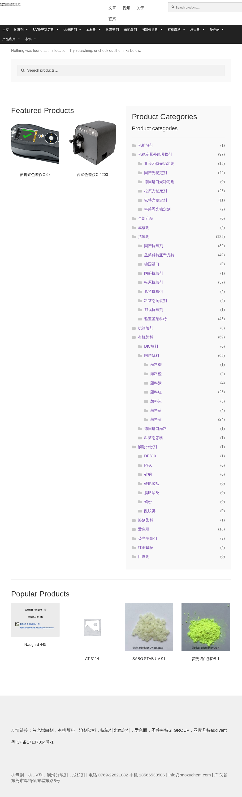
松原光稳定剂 (155, 191)
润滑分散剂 (150, 29)
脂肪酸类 (151, 493)
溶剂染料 (145, 520)
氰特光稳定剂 (155, 200)
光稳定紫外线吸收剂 (155, 154)
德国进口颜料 (155, 429)
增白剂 (195, 29)
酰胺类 (150, 511)
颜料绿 (156, 401)
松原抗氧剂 (153, 282)
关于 (140, 8)
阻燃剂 (143, 557)
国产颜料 (151, 356)
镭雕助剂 (70, 29)
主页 (5, 29)
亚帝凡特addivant (210, 730)
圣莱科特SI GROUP (170, 730)
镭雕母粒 (145, 548)
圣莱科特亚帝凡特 (159, 255)
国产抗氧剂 (153, 246)
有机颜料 (174, 29)
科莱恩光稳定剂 (157, 209)
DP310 (150, 456)
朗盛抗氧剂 (153, 273)
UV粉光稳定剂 (43, 29)
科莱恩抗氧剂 (155, 301)
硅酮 (148, 474)
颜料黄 (156, 419)
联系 (112, 19)
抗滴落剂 (112, 29)
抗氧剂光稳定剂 (115, 730)
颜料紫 (156, 383)
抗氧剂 (19, 29)
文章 (112, 8)
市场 (28, 39)
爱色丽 (215, 29)
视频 (126, 8)
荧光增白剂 (147, 538)
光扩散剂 (130, 29)
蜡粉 (148, 502)
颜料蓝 (156, 410)
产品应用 (9, 39)
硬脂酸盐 (151, 484)
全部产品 (145, 218)
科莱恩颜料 (153, 438)
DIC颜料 (151, 346)
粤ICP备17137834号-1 (32, 742)
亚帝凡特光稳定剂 (159, 164)
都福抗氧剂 (153, 310)
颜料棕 (156, 365)
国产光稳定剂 (155, 173)
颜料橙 (156, 374)
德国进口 (151, 264)
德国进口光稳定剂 (159, 182)
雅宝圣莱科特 (155, 319)
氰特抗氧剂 (153, 291)
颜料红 (156, 392)
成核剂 (91, 29)
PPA (148, 465)
